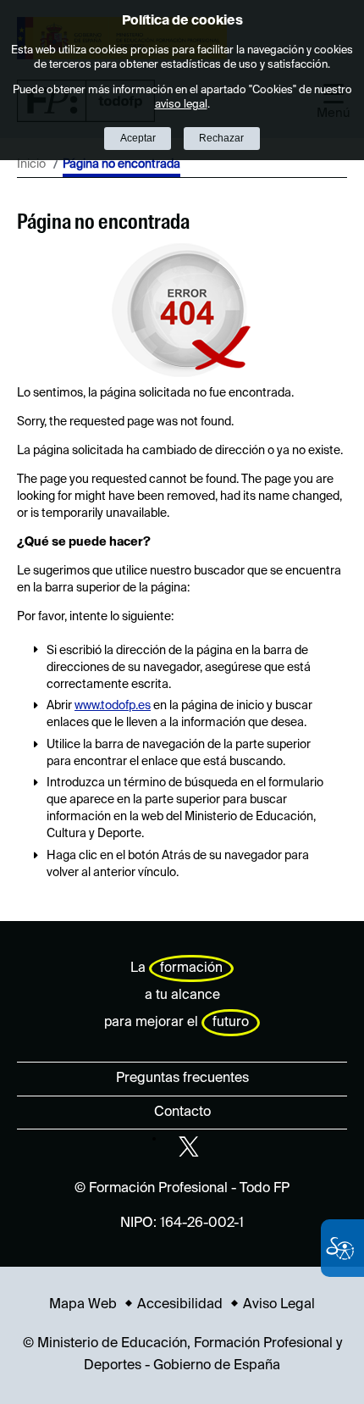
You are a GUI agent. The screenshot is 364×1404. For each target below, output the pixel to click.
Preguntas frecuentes (182, 1078)
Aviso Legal (279, 1305)
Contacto (182, 1112)
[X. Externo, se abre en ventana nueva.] (189, 1146)
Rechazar (221, 138)
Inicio (31, 164)
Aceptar (138, 138)
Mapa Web (83, 1305)
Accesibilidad (180, 1305)
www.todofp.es (112, 706)
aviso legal (181, 104)
